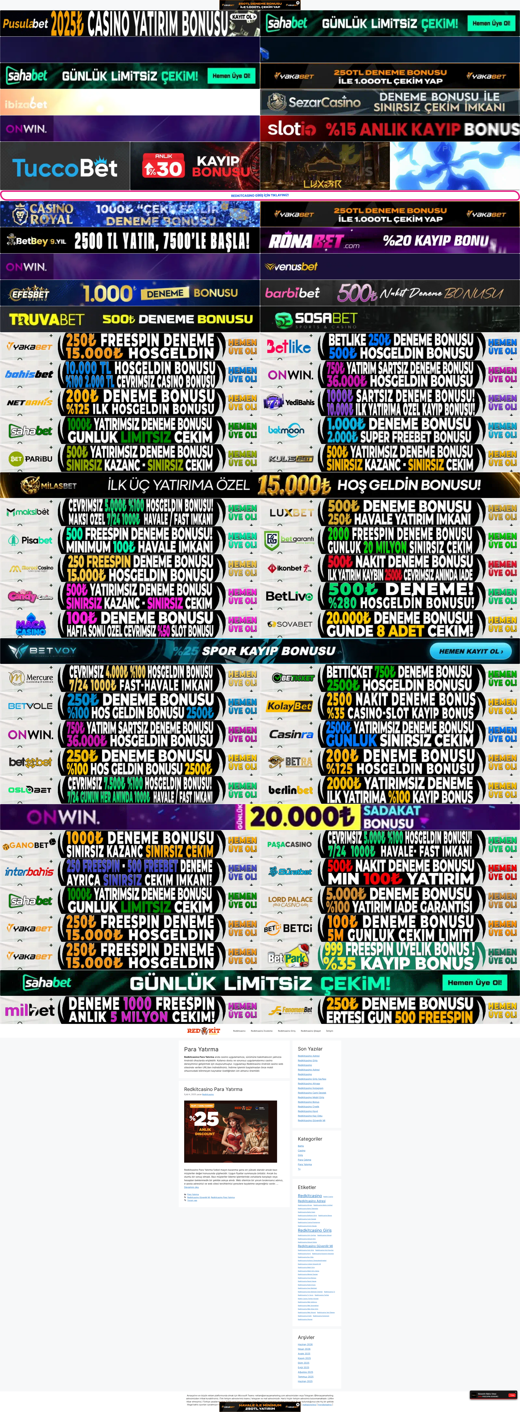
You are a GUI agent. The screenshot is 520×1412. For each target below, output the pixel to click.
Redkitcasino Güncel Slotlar (307, 1242)
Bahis (301, 1146)
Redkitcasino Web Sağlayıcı (307, 1302)
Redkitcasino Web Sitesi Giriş (308, 1309)
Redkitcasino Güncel (324, 1235)
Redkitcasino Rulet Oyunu (307, 1285)
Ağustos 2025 (305, 1372)
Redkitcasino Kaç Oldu (310, 1116)
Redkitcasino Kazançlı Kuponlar (323, 1254)
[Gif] (260, 485)
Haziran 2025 (305, 1381)
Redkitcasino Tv (329, 1292)
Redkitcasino (239, 1031)
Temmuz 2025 (305, 1376)
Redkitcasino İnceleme (262, 1031)
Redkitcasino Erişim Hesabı (307, 1226)
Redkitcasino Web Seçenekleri (308, 1305)
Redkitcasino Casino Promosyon (309, 1222)
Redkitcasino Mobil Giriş (311, 1097)
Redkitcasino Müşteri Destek (308, 1274)
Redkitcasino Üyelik (308, 1106)
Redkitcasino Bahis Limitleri (323, 1205)
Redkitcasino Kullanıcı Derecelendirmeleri (312, 1260)
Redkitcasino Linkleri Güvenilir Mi (309, 1264)
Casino (301, 1150)
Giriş (300, 1155)
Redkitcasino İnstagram (310, 1088)
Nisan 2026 (304, 1349)
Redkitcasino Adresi (309, 1056)
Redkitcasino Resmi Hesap (307, 1281)
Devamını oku (191, 1187)
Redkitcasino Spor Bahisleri (307, 1288)
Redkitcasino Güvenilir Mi (198, 1197)
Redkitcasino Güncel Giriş (307, 1239)
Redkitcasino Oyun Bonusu (307, 1278)
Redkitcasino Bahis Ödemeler (308, 1208)
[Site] (130, 346)
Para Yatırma (193, 1194)
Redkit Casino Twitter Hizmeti (308, 1299)
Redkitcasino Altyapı (309, 1083)
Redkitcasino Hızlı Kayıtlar (324, 1250)
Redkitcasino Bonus (308, 1102)
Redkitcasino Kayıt (308, 1111)
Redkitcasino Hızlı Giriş (306, 1250)
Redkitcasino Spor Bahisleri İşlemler (310, 1292)
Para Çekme (304, 1159)
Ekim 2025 (303, 1363)
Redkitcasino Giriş (286, 1031)
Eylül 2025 (303, 1367)
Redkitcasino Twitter (322, 1295)
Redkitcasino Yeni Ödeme (326, 1312)
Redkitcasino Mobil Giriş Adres (308, 1271)
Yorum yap (192, 1200)
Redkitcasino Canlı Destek (312, 1092)
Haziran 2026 (305, 1344)
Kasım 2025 (304, 1358)
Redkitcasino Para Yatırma (213, 1089)
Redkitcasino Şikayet (311, 1031)
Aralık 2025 (304, 1353)
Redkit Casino (328, 1197)
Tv (299, 1169)
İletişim (329, 1031)
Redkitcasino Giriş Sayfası (312, 1079)
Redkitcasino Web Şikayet (307, 1312)
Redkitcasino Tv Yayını (305, 1295)
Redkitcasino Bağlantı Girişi (307, 1215)
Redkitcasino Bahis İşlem (306, 1212)
